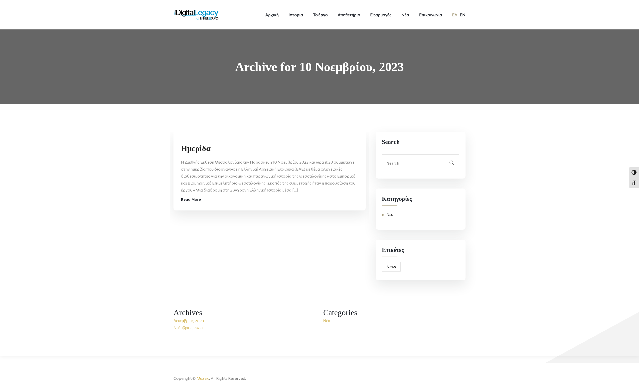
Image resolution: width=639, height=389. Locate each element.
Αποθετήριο (349, 14)
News (391, 266)
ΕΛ (454, 14)
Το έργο (320, 14)
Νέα (405, 14)
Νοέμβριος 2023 (188, 327)
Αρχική (272, 14)
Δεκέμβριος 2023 (188, 320)
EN (463, 14)
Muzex (202, 378)
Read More (191, 199)
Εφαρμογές (380, 14)
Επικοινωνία (430, 14)
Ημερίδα (196, 148)
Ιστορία (296, 14)
